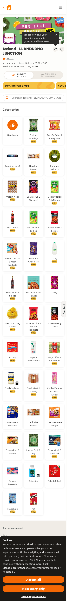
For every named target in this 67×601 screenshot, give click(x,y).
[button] (7, 7)
